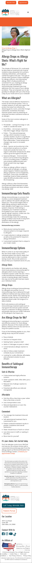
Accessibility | (4, 554)
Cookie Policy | (14, 554)
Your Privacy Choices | (15, 556)
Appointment (23, 2)
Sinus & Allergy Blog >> (9, 48)
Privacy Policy (27, 556)
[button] (28, 12)
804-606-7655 (11, 2)
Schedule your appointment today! (14, 452)
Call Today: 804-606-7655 (13, 505)
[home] (11, 12)
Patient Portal (9, 511)
